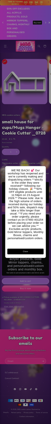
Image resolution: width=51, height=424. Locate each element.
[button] (43, 169)
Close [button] (25, 251)
